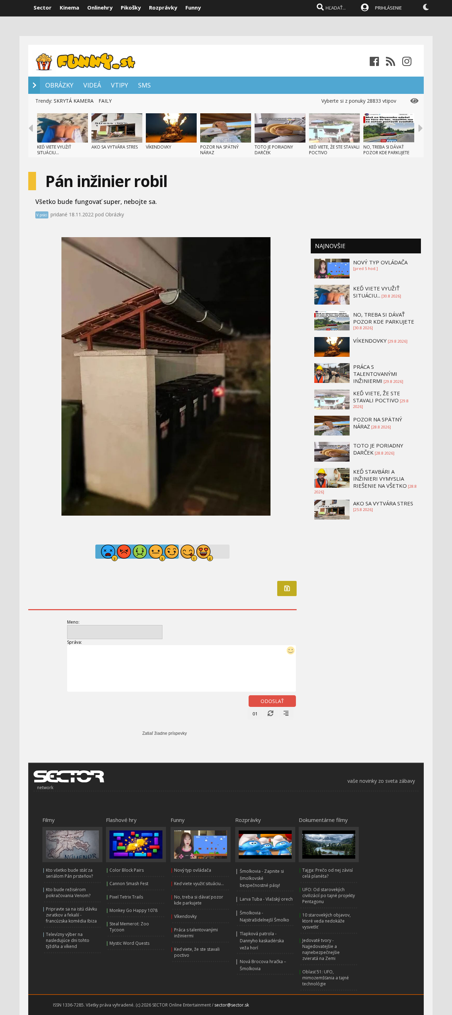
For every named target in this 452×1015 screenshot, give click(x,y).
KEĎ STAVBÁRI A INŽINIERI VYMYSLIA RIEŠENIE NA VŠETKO (380, 478)
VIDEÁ (92, 85)
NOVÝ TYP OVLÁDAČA (380, 262)
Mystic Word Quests (129, 943)
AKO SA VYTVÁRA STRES (114, 147)
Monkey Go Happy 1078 (133, 910)
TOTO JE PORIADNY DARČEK (274, 150)
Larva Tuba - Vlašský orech (266, 899)
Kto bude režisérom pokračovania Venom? (68, 893)
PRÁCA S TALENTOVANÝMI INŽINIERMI (375, 373)
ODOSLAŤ (272, 701)
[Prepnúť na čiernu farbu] (426, 7)
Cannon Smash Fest (128, 884)
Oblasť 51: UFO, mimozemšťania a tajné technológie (325, 978)
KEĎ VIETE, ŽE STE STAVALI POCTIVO (334, 150)
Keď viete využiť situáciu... (199, 884)
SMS (144, 85)
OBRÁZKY (59, 85)
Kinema (69, 7)
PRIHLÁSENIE (388, 8)
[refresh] (270, 714)
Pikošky (131, 7)
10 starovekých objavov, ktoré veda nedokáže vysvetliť (326, 921)
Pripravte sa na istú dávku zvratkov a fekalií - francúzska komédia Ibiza (71, 915)
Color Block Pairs (126, 870)
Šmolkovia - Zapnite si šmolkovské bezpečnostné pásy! (262, 878)
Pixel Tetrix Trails (126, 897)
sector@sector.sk (231, 1005)
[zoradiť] (286, 714)
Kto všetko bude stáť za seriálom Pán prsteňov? (69, 873)
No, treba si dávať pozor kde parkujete (198, 900)
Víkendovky (185, 916)
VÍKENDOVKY (158, 147)
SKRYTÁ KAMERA (74, 100)
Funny (193, 7)
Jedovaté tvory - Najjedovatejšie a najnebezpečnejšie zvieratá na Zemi (321, 949)
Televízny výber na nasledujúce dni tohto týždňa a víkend (67, 940)
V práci (41, 214)
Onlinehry (100, 7)
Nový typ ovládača (192, 870)
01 (254, 713)
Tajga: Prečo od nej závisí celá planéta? (327, 873)
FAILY (105, 100)
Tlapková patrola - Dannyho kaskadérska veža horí (262, 941)
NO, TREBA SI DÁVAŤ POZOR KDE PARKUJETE (386, 150)
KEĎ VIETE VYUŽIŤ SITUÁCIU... (54, 150)
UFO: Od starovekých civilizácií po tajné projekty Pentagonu (328, 896)
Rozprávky (163, 7)
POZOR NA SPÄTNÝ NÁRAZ (219, 150)
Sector (43, 7)
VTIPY (119, 85)
